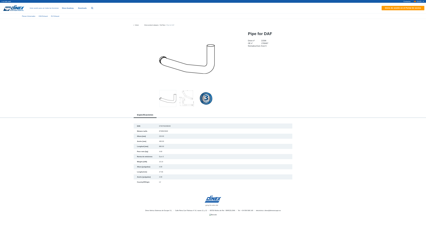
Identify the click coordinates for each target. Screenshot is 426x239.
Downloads (82, 8)
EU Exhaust (55, 16)
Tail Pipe (162, 25)
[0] (187, 59)
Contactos (407, 1)
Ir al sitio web (6, 1)
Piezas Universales (28, 16)
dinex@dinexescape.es (272, 210)
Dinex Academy (68, 8)
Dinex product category (151, 25)
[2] (206, 98)
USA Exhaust (43, 16)
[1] (186, 98)
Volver (137, 25)
